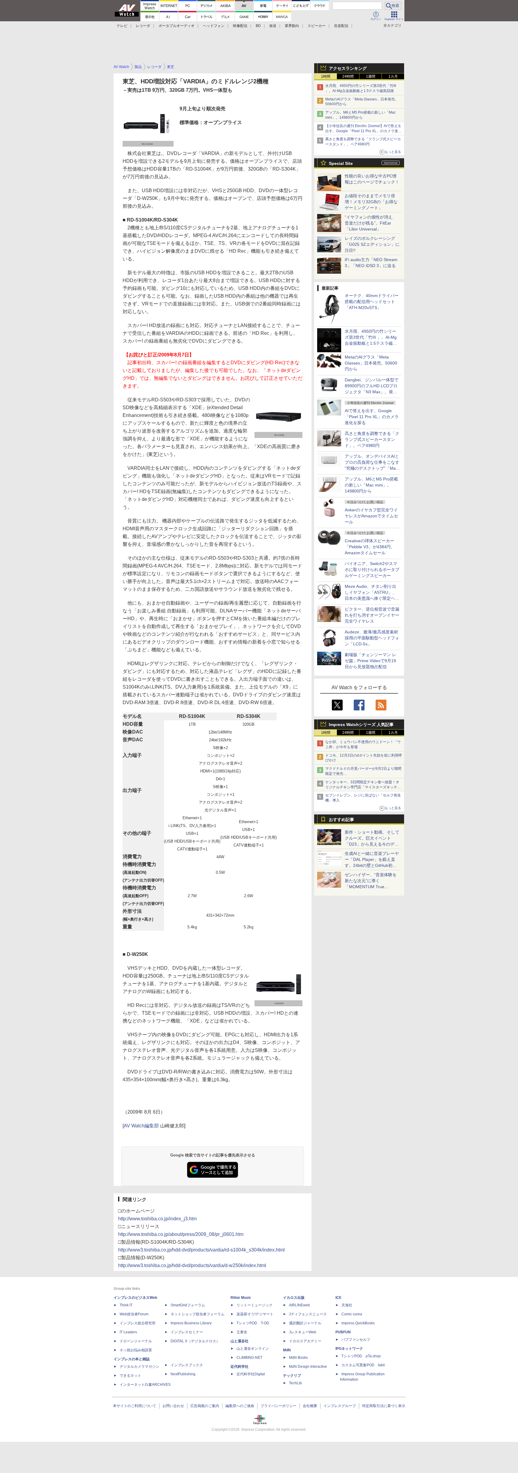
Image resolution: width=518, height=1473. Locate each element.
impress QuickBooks (358, 1323)
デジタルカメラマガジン (139, 1366)
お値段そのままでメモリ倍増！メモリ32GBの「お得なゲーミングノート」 (371, 201)
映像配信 (240, 26)
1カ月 (393, 76)
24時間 (348, 76)
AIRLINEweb (299, 1305)
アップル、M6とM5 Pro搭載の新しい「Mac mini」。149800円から (371, 485)
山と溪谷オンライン (253, 1349)
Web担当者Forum (134, 1314)
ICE (338, 1298)
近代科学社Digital (251, 1374)
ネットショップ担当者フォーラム (198, 1314)
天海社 (346, 1305)
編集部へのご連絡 (239, 1406)
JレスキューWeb (302, 1332)
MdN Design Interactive (308, 1366)
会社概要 (310, 1406)
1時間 (325, 76)
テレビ (122, 26)
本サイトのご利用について (134, 1406)
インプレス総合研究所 (138, 1323)
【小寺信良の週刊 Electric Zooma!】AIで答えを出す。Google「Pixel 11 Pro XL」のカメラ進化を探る (363, 131)
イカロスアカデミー (305, 1341)
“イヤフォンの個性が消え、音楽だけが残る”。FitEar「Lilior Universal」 (371, 223)
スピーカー (317, 26)
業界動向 (292, 26)
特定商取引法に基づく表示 (383, 1406)
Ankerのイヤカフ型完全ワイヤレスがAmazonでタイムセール (371, 515)
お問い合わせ (173, 1406)
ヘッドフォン (214, 26)
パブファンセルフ (355, 1340)
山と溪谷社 (240, 1341)
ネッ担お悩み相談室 (136, 1350)
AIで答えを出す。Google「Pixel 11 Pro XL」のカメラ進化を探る (372, 416)
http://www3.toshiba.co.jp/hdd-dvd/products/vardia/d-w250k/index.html (192, 1265)
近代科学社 (240, 1366)
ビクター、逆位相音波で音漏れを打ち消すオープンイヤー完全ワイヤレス (372, 615)
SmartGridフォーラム (188, 1305)
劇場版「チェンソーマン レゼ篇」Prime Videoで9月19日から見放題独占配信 (370, 660)
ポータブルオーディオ (177, 26)
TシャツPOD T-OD (253, 1323)
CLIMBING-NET (249, 1357)
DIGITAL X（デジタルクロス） (195, 1341)
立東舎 (242, 1332)
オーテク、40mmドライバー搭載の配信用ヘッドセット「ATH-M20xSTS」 (372, 301)
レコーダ (143, 26)
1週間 (370, 76)
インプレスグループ (339, 1406)
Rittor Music (241, 1298)
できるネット (130, 1375)
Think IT (126, 1305)
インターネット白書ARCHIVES (145, 1384)
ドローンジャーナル (136, 1341)
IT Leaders (128, 1332)
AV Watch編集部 (141, 1125)
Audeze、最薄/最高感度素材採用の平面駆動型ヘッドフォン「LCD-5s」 (372, 637)
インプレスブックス (187, 1365)
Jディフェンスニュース (308, 1314)
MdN (287, 1350)
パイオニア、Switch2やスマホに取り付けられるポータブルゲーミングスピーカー (372, 569)
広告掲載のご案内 (204, 1406)
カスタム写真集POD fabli (363, 1365)
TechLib (295, 1383)
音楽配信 (341, 26)
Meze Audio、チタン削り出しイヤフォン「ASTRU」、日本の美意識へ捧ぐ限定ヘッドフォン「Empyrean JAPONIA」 (372, 598)
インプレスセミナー (187, 1332)
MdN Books (298, 1357)
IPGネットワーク (349, 1349)
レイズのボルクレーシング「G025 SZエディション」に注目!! (372, 244)
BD (258, 26)
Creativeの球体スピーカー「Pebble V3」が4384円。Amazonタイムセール (370, 546)
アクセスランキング (348, 68)
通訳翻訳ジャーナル (305, 1323)
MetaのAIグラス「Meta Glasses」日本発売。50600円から (371, 363)
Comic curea (351, 1314)
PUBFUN (343, 1332)
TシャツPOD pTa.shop (361, 1356)
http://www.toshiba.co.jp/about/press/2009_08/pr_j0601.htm (180, 1234)
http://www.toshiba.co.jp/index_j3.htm (157, 1218)
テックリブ (292, 1375)
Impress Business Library (191, 1323)
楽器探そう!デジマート (255, 1314)
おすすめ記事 (341, 819)
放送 (272, 26)
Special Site (341, 163)
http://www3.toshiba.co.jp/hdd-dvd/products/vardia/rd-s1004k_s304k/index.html (201, 1249)
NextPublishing (183, 1374)
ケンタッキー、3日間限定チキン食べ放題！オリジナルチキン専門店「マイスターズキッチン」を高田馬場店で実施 (362, 787)
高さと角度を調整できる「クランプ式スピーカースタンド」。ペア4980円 (372, 439)
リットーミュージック (254, 1305)
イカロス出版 (294, 1298)
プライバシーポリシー (278, 1406)
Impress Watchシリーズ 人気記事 (361, 724)
